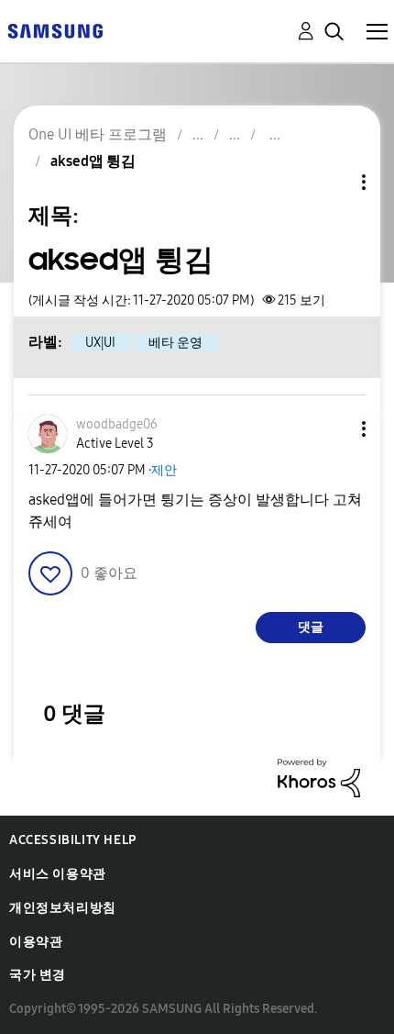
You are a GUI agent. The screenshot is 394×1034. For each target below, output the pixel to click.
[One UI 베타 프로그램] (55, 30)
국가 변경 (37, 975)
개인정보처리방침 (62, 908)
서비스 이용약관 (57, 874)
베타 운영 (175, 342)
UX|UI (100, 342)
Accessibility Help (73, 840)
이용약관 (35, 942)
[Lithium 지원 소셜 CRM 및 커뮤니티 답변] (319, 776)
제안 (164, 470)
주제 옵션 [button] (333, 182)
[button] (334, 429)
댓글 (310, 627)
